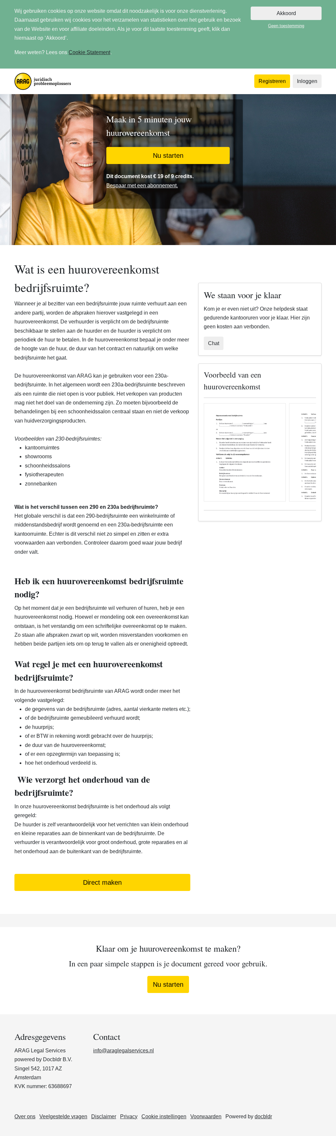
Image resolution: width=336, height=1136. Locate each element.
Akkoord (286, 13)
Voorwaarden (205, 1116)
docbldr (263, 1116)
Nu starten (168, 155)
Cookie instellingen (163, 1116)
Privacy (128, 1116)
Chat (213, 343)
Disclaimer (103, 1116)
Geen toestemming (286, 25)
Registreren (272, 81)
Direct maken (102, 882)
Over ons (24, 1116)
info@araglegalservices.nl (123, 1050)
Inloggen (307, 81)
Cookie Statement (89, 52)
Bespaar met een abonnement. (142, 185)
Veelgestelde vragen (63, 1116)
